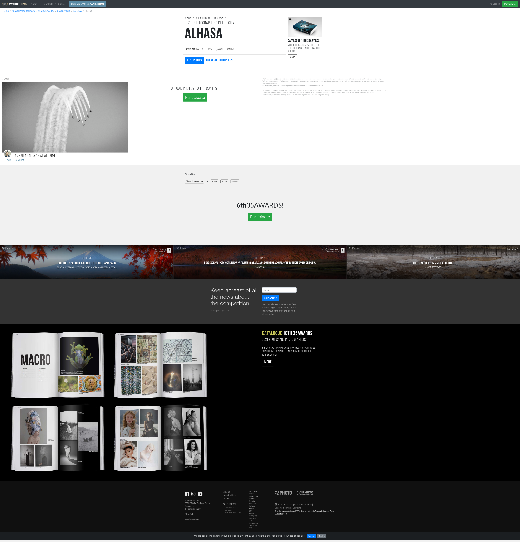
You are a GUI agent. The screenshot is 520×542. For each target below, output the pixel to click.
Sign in (496, 3)
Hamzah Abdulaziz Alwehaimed (35, 156)
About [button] (34, 4)
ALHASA (21, 160)
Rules (226, 498)
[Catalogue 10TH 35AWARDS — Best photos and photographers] (108, 401)
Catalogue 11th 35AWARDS (87, 4)
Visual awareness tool (232, 512)
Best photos (194, 60)
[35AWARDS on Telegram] (200, 494)
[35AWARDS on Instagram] (193, 494)
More (292, 57)
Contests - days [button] (54, 4)
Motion (6, 79)
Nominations (229, 495)
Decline (322, 536)
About (226, 491)
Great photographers (219, 60)
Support (231, 503)
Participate (510, 4)
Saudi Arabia (192, 48)
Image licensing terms (192, 519)
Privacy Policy (189, 514)
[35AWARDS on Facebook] (187, 494)
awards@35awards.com (220, 311)
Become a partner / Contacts (288, 508)
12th (23, 4)
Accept (311, 536)
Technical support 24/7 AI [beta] (296, 504)
